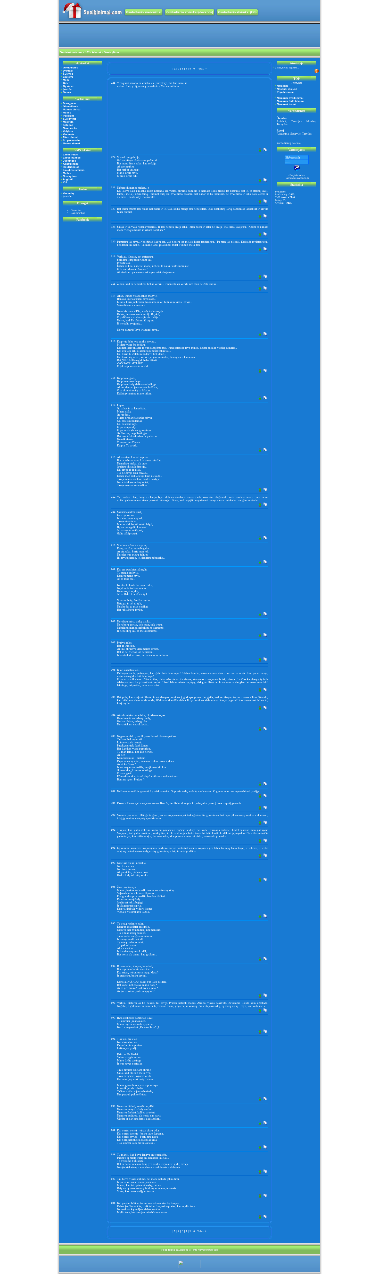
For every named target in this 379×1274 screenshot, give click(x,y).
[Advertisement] (153, 35)
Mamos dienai (71, 109)
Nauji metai (70, 128)
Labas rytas (70, 154)
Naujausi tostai (286, 104)
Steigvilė (295, 133)
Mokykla (68, 121)
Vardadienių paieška (289, 142)
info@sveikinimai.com (205, 1249)
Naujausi (282, 85)
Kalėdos (68, 125)
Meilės (67, 112)
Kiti (65, 182)
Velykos (68, 131)
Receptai (76, 210)
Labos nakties (72, 157)
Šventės (68, 73)
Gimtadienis (70, 67)
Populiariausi (285, 92)
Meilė (66, 79)
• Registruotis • (296, 175)
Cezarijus (296, 121)
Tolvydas (282, 124)
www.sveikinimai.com (92, 10)
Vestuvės (69, 134)
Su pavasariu (71, 140)
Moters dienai (71, 143)
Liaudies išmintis (74, 170)
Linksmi (68, 76)
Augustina (283, 133)
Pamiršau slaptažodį (297, 178)
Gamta (67, 92)
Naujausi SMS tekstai (290, 101)
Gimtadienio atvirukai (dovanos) (189, 12)
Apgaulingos (71, 163)
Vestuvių (68, 193)
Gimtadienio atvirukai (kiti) (237, 12)
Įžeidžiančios (71, 166)
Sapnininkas (78, 213)
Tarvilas (306, 133)
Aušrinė (281, 121)
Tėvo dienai (70, 137)
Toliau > (202, 68)
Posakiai (68, 115)
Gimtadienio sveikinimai (143, 12)
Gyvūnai (68, 86)
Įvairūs (67, 89)
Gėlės (66, 83)
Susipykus (69, 118)
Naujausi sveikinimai (290, 97)
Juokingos (69, 160)
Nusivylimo (70, 176)
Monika (311, 121)
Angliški (68, 179)
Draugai (68, 70)
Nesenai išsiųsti (287, 88)
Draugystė (69, 103)
